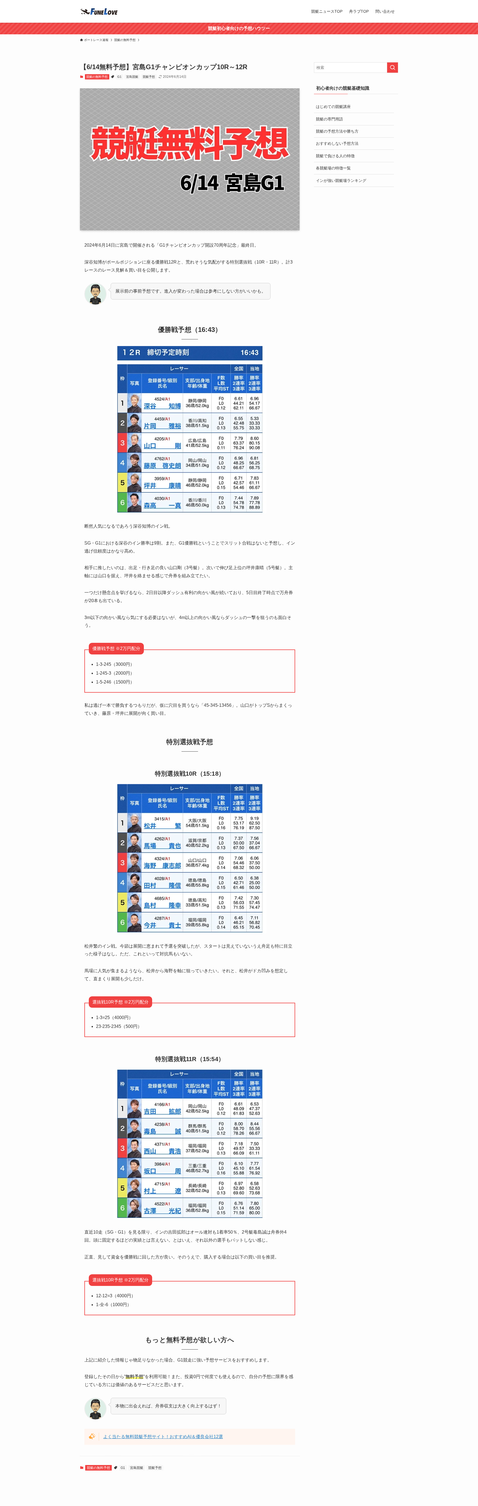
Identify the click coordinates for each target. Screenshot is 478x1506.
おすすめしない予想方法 (337, 143)
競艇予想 (149, 76)
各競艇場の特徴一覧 (333, 168)
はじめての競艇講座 (333, 106)
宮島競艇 (132, 76)
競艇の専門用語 (329, 119)
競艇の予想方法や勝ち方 (337, 131)
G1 (119, 76)
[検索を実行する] (392, 67)
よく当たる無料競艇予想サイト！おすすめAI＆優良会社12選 (163, 1436)
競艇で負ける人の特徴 (335, 156)
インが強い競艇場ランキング (341, 180)
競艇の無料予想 (97, 76)
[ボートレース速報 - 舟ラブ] (99, 11)
